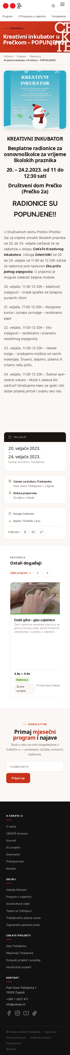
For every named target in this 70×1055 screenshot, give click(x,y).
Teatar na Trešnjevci (19, 910)
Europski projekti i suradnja (23, 960)
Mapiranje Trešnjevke (19, 953)
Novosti (11, 840)
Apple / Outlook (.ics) (26, 520)
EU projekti (13, 847)
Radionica (35, 56)
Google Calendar (23, 513)
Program (8, 16)
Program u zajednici (19, 896)
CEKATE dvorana (17, 833)
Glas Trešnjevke (16, 946)
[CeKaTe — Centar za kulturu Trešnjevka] (12, 6)
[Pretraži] (53, 6)
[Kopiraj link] (41, 532)
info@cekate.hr (15, 1004)
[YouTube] (26, 1013)
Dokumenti (13, 854)
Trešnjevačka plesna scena (23, 917)
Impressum (51, 1031)
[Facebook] (25, 532)
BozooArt (11, 1049)
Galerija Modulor (16, 889)
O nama (11, 826)
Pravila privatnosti (16, 1037)
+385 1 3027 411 (17, 999)
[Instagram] (17, 1013)
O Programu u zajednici (32, 16)
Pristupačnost (15, 861)
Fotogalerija (59, 16)
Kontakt (11, 868)
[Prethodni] (37, 573)
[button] (63, 6)
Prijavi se (18, 778)
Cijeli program (19, 572)
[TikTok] (34, 1013)
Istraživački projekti (18, 967)
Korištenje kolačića (40, 1037)
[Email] (33, 532)
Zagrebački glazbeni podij (22, 924)
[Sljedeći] (47, 573)
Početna (8, 56)
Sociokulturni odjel (17, 903)
